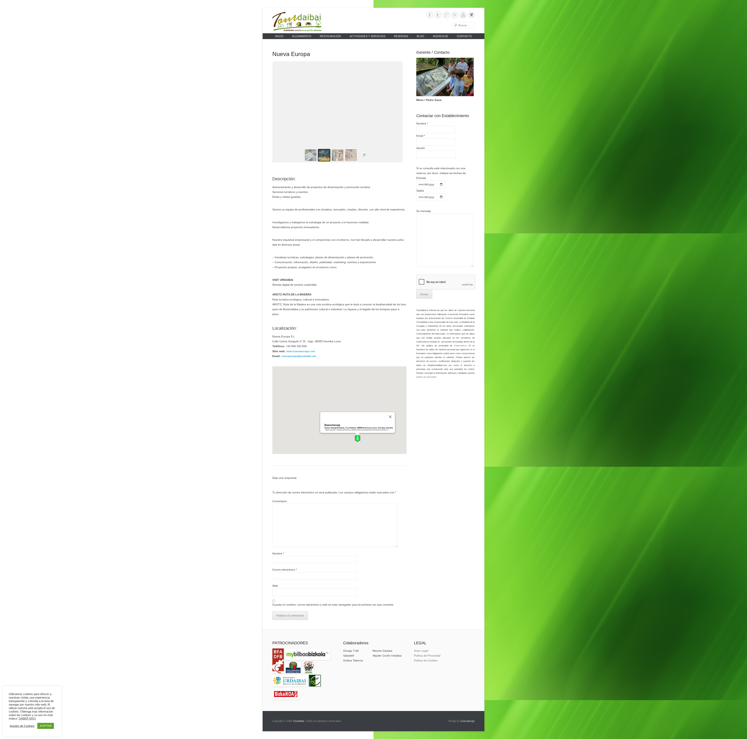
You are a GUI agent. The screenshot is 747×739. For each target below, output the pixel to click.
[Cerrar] (390, 416)
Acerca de (440, 36)
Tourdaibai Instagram (471, 15)
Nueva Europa (291, 54)
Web (275, 585)
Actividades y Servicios (367, 36)
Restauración (330, 36)
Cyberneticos (460, 345)
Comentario (279, 501)
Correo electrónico (284, 569)
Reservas (401, 36)
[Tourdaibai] (297, 21)
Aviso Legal (421, 650)
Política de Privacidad (427, 655)
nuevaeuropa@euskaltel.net (298, 356)
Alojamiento (301, 36)
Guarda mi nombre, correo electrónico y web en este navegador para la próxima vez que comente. (333, 604)
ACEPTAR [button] (46, 725)
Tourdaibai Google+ (446, 15)
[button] (357, 438)
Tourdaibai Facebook (429, 15)
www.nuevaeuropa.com (300, 351)
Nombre (278, 553)
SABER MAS (27, 718)
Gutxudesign (467, 721)
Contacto (464, 36)
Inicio (279, 36)
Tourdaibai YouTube (463, 15)
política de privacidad (426, 377)
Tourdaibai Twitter (438, 15)
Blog (420, 36)
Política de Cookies (426, 660)
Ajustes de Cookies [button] (22, 726)
